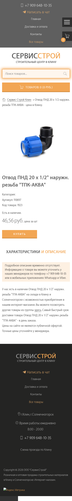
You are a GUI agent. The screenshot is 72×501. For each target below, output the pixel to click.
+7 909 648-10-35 (38, 5)
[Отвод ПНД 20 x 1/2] (36, 143)
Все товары (36, 42)
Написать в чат (38, 12)
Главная (36, 19)
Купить (19, 234)
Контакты (36, 34)
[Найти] (65, 74)
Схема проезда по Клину (36, 449)
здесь (37, 310)
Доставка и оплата (36, 26)
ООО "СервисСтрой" (35, 469)
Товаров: (39, 87)
